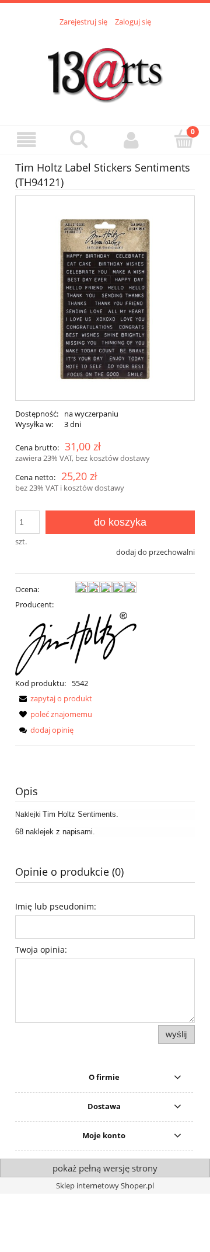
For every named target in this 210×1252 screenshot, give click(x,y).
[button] (26, 139)
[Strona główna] (105, 69)
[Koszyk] (184, 139)
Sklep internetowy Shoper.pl (105, 1185)
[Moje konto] (131, 139)
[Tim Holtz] (75, 643)
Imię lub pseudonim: (55, 906)
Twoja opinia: (41, 949)
